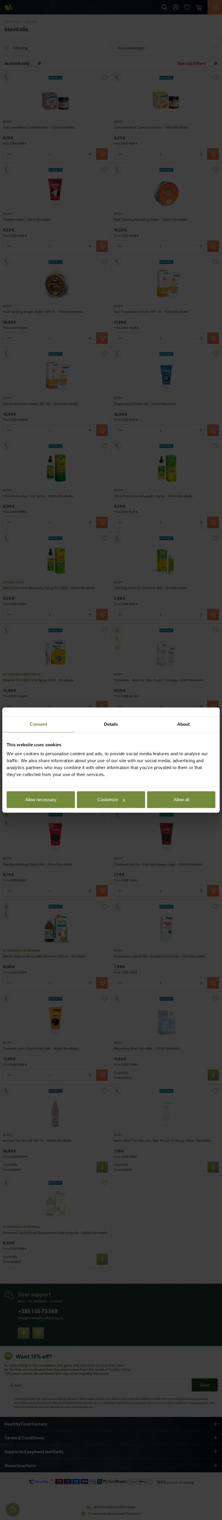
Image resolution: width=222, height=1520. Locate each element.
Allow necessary (40, 799)
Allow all (181, 799)
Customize (107, 799)
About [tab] (183, 723)
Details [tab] (111, 723)
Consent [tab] (38, 723)
